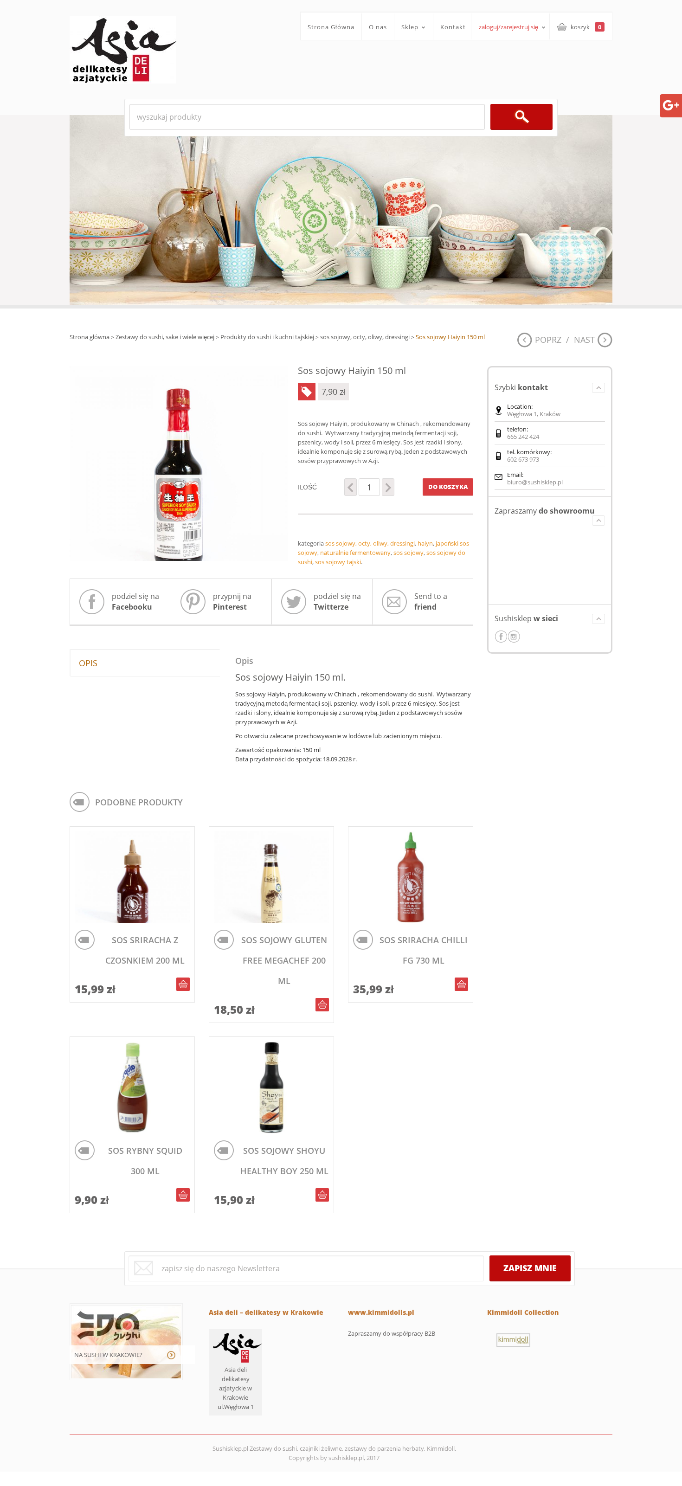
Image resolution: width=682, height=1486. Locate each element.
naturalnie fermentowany (355, 552)
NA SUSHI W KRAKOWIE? (108, 1355)
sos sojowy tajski (338, 562)
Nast (584, 339)
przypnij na (232, 601)
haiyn (425, 543)
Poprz (548, 339)
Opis (88, 663)
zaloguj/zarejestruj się (508, 27)
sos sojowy (408, 552)
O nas (378, 27)
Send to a (430, 601)
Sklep (406, 27)
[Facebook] (501, 636)
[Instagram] (514, 636)
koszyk (586, 27)
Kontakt (453, 27)
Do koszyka (448, 486)
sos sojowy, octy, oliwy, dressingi (365, 337)
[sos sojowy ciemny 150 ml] (179, 463)
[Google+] (671, 104)
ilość (307, 486)
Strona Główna (331, 27)
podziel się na (135, 601)
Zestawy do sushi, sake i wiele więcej (165, 337)
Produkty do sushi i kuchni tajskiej (267, 337)
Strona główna (89, 337)
